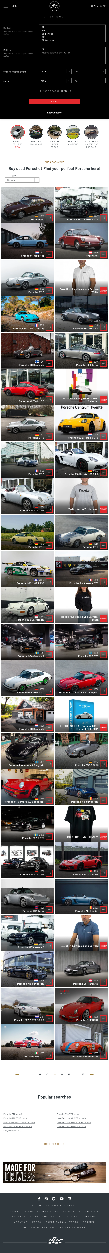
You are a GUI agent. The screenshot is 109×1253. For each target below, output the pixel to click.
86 (40, 1074)
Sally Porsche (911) (12, 1130)
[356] (70, 30)
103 (82, 1074)
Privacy (69, 1211)
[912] (70, 37)
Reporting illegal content (33, 1216)
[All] (70, 27)
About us (21, 1222)
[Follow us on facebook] (39, 1199)
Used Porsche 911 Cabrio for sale (19, 1122)
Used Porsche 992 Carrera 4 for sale (74, 1122)
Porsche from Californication (17, 1126)
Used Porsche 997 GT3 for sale (71, 1126)
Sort (15, 175)
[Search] (14, 6)
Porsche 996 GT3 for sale (15, 1118)
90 (69, 1074)
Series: (7, 28)
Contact (90, 1216)
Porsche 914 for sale (13, 1114)
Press (36, 1222)
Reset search (54, 112)
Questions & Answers (62, 1222)
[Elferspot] (54, 6)
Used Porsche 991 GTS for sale (71, 1118)
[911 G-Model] (70, 40)
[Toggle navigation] (6, 6)
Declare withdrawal (39, 1227)
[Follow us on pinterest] (53, 1199)
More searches (54, 1144)
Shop (103, 6)
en (95, 6)
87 (47, 1074)
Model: (7, 50)
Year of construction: (15, 72)
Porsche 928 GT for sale (68, 1114)
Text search (56, 16)
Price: (6, 81)
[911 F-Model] (70, 33)
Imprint (14, 1211)
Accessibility (89, 1211)
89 (62, 1074)
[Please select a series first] (70, 52)
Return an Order (73, 1227)
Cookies (89, 1222)
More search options (56, 91)
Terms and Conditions (41, 1211)
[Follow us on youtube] (61, 1199)
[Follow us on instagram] (46, 1199)
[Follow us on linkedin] (69, 1199)
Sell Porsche (69, 1216)
